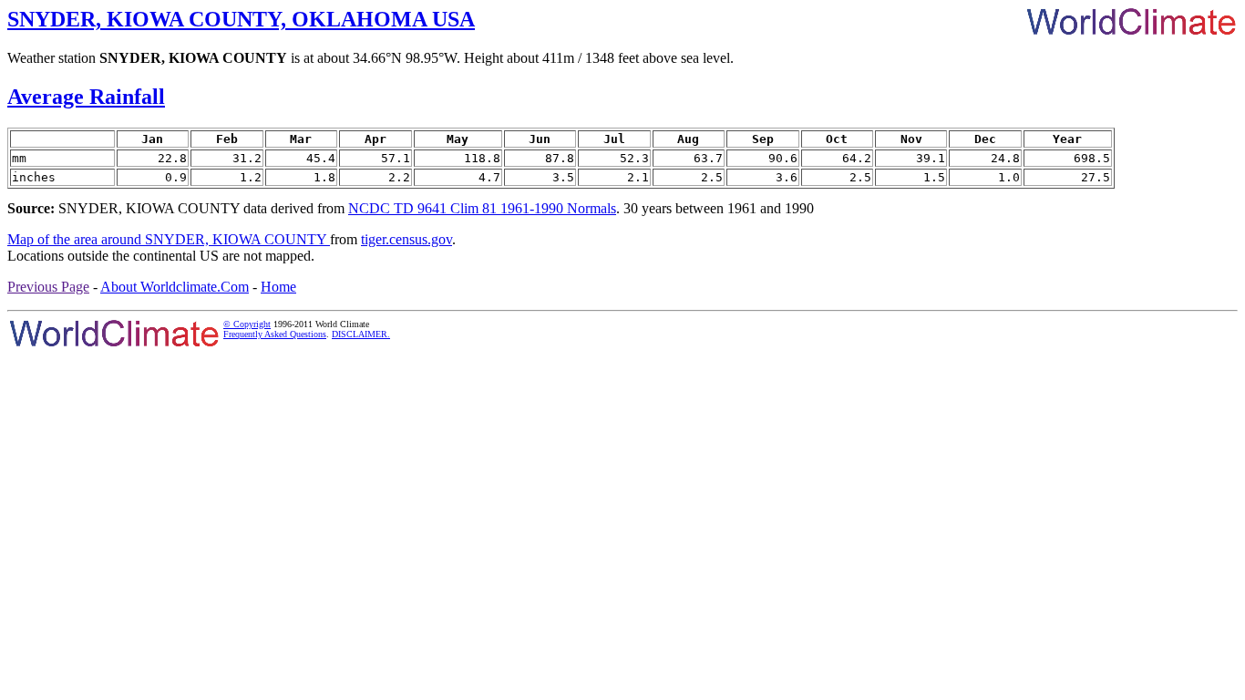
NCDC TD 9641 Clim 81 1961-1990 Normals (482, 208)
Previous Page (48, 286)
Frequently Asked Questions (274, 334)
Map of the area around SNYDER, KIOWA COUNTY (168, 239)
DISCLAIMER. (361, 334)
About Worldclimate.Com (174, 286)
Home (278, 286)
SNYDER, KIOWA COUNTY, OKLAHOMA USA (241, 19)
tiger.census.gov (406, 239)
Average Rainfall (86, 96)
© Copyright (247, 324)
